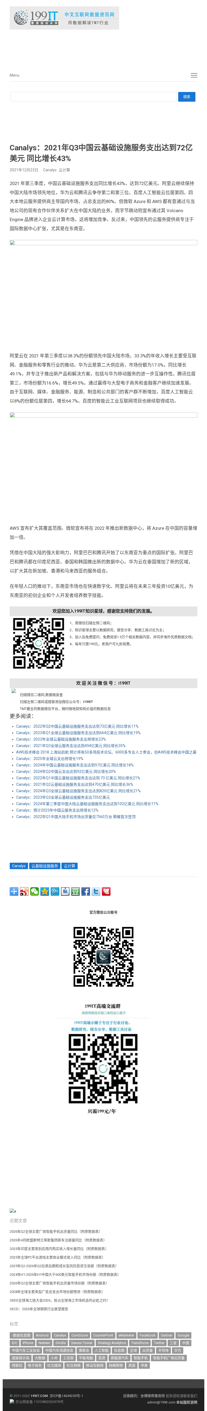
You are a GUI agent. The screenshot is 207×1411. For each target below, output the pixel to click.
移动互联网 (95, 1365)
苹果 (144, 1365)
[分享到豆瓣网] (75, 891)
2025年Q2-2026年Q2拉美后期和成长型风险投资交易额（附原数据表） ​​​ (64, 1266)
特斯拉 (17, 1365)
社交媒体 (54, 1365)
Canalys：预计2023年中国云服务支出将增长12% (57, 810)
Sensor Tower (81, 1343)
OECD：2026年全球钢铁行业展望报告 (39, 1309)
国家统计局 (20, 1358)
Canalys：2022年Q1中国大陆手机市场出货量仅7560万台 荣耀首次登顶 (76, 817)
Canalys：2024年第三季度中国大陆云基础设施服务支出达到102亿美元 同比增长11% (87, 804)
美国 (131, 1365)
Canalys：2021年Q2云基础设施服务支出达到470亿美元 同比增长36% (74, 784)
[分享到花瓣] (106, 891)
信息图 (119, 1350)
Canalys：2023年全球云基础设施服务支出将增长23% (61, 739)
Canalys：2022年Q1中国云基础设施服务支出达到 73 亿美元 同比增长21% (78, 778)
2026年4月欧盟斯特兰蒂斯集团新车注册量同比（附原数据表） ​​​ (59, 1240)
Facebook (148, 1335)
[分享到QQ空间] (44, 891)
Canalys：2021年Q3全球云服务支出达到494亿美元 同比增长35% (71, 746)
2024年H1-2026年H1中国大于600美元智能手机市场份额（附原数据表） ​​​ (66, 1275)
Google (183, 1335)
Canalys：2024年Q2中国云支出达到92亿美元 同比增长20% (66, 771)
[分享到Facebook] (85, 891)
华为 (177, 1350)
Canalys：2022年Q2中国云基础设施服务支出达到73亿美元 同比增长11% (77, 726)
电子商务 (35, 1365)
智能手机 (141, 1358)
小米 (54, 1358)
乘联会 (84, 1350)
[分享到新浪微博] (24, 891)
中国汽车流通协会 (59, 1350)
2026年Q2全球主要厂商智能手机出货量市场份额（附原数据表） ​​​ (60, 1283)
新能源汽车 (119, 1358)
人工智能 (102, 1350)
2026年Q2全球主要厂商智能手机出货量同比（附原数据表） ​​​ (56, 1231)
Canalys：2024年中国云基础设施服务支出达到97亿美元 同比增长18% (75, 765)
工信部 (68, 1358)
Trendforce (140, 1343)
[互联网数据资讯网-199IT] (103, 18)
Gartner (166, 1335)
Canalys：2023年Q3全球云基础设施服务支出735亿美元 (63, 797)
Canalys (50, 170)
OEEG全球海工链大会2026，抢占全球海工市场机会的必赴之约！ (60, 1300)
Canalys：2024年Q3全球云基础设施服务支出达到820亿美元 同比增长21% (78, 791)
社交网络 (74, 1365)
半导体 (163, 1350)
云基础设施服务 (45, 866)
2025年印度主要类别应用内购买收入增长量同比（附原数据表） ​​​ (59, 1249)
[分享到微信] (34, 891)
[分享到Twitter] (96, 891)
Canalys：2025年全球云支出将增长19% (49, 758)
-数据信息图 (21, 1335)
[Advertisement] (90, 48)
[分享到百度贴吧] (65, 891)
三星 (173, 1343)
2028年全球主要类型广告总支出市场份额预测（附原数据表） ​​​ (58, 1292)
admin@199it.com (161, 1402)
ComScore (79, 1335)
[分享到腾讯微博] (55, 891)
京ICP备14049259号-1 (66, 1396)
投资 (101, 1358)
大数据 (40, 1358)
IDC (14, 1343)
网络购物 (116, 1365)
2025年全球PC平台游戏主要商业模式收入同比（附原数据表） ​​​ (58, 1257)
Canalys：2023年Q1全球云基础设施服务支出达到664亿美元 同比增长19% (78, 733)
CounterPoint (103, 1335)
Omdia (61, 1343)
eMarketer (126, 1335)
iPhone (28, 1343)
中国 (185, 1343)
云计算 (64, 170)
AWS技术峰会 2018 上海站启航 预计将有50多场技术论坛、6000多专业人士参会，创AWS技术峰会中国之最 (106, 752)
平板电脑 (86, 1358)
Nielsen (44, 1343)
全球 (133, 1350)
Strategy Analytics (112, 1343)
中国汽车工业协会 (26, 1350)
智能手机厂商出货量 (169, 1358)
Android (42, 1335)
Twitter (159, 1343)
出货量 (147, 1350)
